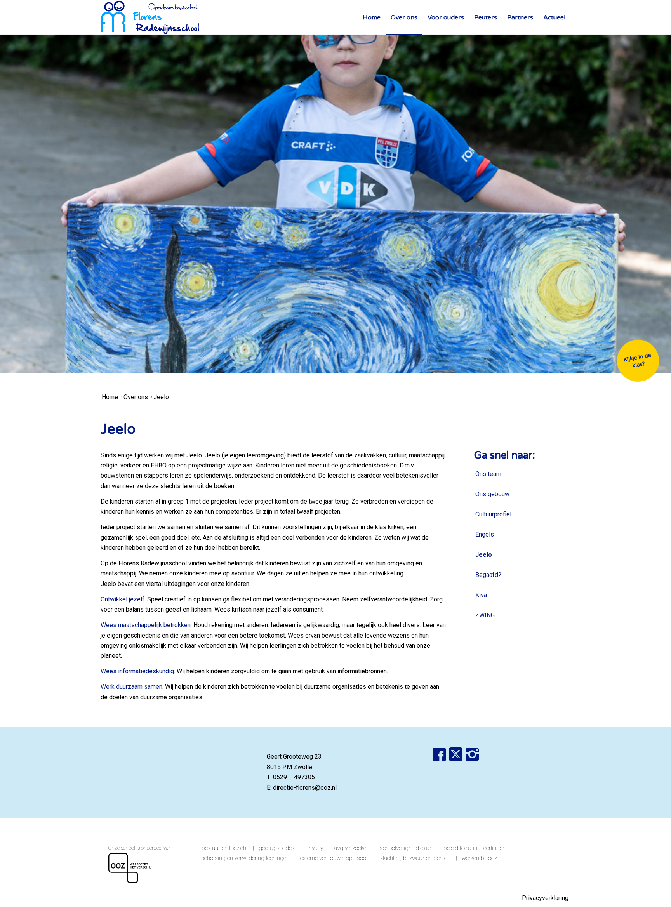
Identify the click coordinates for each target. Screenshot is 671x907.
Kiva (481, 595)
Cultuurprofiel (493, 514)
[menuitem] (372, 17)
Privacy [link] (314, 847)
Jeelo (483, 554)
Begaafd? (488, 575)
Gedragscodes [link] (276, 847)
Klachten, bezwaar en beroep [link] (415, 858)
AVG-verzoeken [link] (351, 847)
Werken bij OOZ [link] (479, 858)
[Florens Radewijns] (150, 17)
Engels (484, 534)
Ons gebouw (492, 494)
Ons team (488, 474)
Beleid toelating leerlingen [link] (474, 847)
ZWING (485, 615)
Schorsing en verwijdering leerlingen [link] (245, 858)
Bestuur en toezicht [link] (225, 847)
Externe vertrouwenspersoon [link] (334, 858)
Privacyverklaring (545, 898)
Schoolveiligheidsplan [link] (406, 847)
